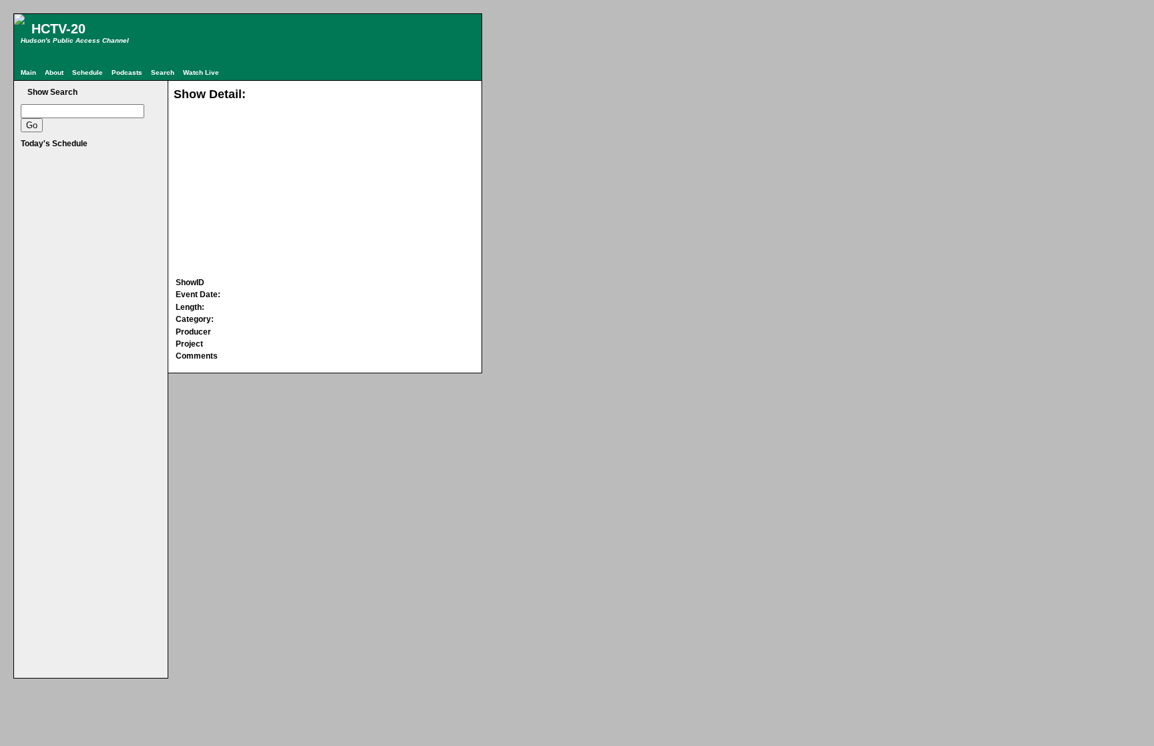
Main (28, 72)
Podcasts (127, 72)
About (54, 72)
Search (162, 72)
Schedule (87, 72)
